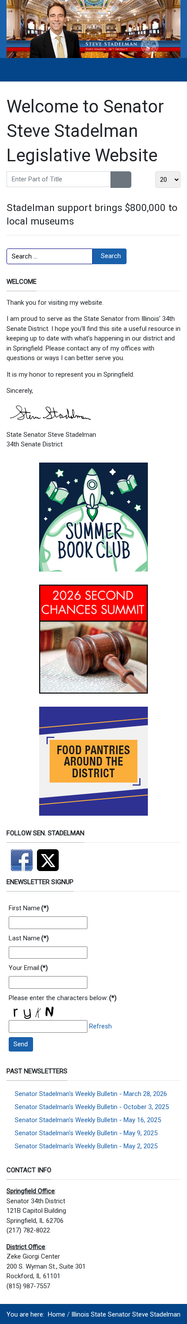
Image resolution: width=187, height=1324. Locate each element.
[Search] (115, 179)
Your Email (28, 968)
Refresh (100, 1026)
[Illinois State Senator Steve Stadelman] (93, 29)
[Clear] (126, 179)
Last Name (29, 938)
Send (20, 1044)
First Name (29, 908)
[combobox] (50, 256)
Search (111, 256)
